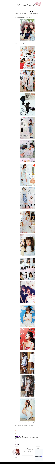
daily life (25, 451)
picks (32, 452)
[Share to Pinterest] (38, 427)
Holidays (26, 449)
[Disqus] (27, 438)
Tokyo (32, 450)
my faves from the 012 (27, 17)
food (30, 451)
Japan (28, 449)
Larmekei (30, 450)
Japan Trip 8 (27, 450)
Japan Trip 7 (25, 450)
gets (32, 451)
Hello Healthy (24, 449)
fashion (29, 451)
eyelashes (27, 451)
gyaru (23, 452)
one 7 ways (28, 452)
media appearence (25, 452)
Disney (23, 449)
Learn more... (16, 457)
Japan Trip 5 (30, 449)
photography (30, 452)
